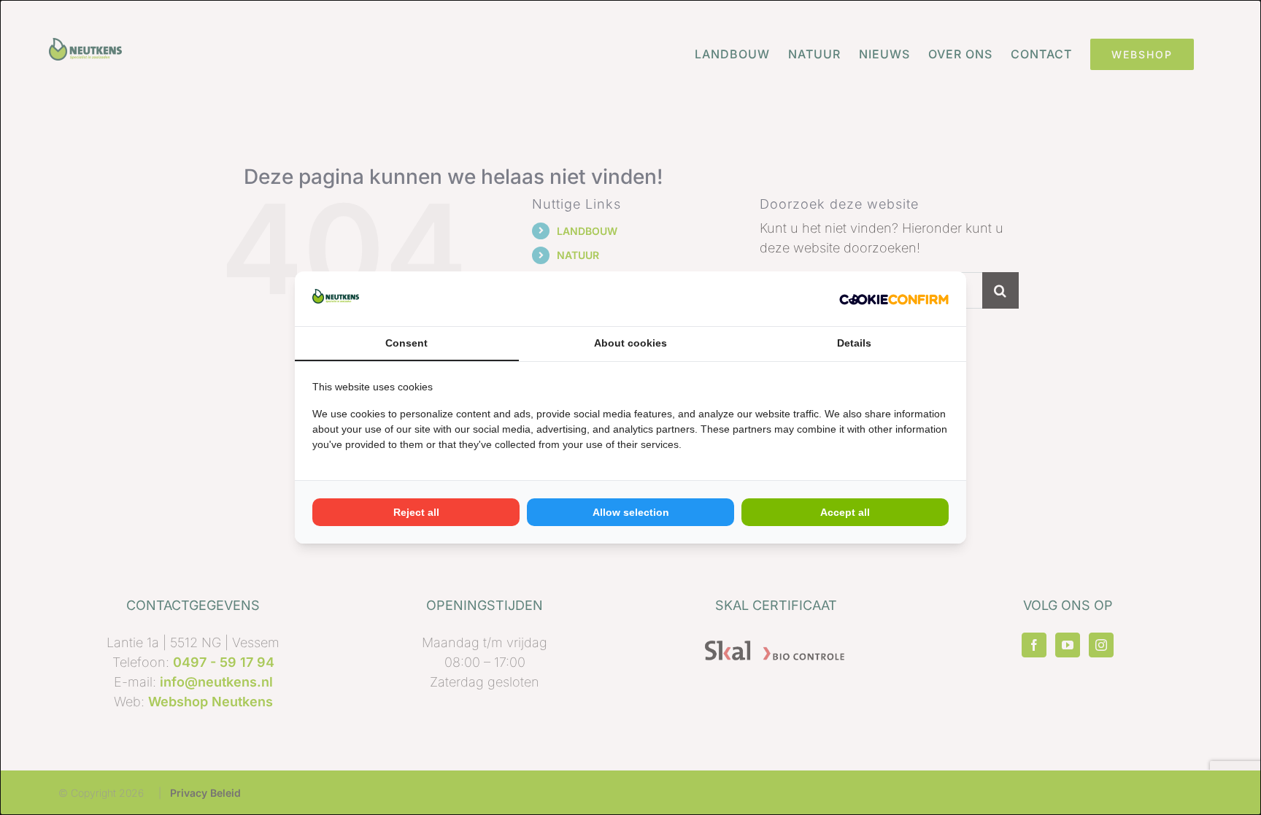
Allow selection (631, 512)
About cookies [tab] (630, 343)
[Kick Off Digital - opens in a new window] (894, 299)
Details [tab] (854, 343)
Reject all (416, 512)
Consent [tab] (406, 343)
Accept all (845, 512)
